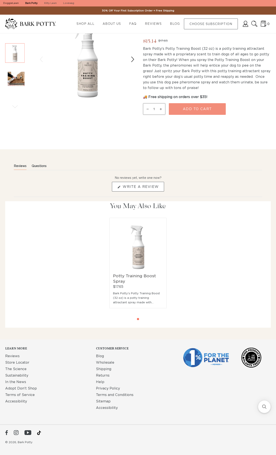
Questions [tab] (39, 167)
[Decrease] (146, 109)
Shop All (85, 23)
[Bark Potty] (34, 24)
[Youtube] (27, 433)
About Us (112, 23)
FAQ (132, 23)
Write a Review (142, 188)
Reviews (153, 23)
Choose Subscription (211, 24)
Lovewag (68, 3)
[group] (15, 65)
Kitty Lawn (50, 3)
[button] (15, 53)
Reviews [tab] (20, 167)
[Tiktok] (39, 433)
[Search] (254, 24)
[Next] (14, 106)
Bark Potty (31, 3)
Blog (175, 23)
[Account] (245, 24)
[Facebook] (6, 433)
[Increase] (161, 109)
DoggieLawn (11, 3)
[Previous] (41, 59)
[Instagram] (16, 433)
